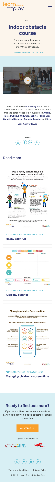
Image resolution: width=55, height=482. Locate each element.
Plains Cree (44, 116)
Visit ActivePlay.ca (27, 124)
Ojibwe (34, 116)
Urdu (48, 119)
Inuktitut (14, 116)
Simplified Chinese (12, 119)
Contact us (27, 428)
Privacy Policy (40, 470)
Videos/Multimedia (21, 52)
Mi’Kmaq (24, 116)
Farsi (6, 116)
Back (27, 20)
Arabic (46, 112)
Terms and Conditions (18, 470)
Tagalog (37, 119)
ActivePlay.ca (32, 106)
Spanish (28, 119)
